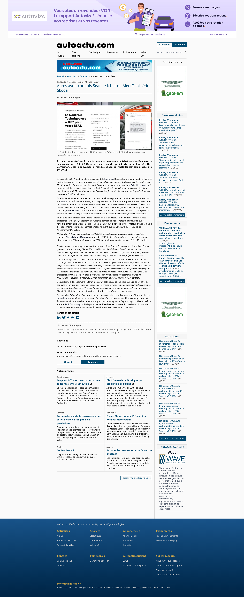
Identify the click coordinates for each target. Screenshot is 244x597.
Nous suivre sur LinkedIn (168, 574)
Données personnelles (141, 587)
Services (109, 377)
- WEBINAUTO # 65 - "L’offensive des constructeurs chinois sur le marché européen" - (171, 144)
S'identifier (164, 44)
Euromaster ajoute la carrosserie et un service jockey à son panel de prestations (79, 419)
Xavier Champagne (71, 325)
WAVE (125, 560)
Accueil (60, 76)
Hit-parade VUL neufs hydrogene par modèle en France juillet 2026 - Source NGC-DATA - (172, 360)
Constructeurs (63, 377)
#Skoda (88, 82)
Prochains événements (167, 535)
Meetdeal (108, 179)
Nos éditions (76, 54)
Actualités (72, 76)
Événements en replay (166, 540)
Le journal (60, 54)
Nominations (111, 413)
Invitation (127, 545)
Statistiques (95, 52)
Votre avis (61, 565)
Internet (84, 76)
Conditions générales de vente (117, 587)
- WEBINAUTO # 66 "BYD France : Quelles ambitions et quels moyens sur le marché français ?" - (172, 126)
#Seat (96, 82)
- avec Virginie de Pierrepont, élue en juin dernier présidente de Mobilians (172, 239)
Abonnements (130, 535)
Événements (129, 52)
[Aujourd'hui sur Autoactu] (104, 45)
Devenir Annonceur (99, 560)
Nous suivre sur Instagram (169, 565)
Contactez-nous (64, 560)
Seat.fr (64, 201)
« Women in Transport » (134, 565)
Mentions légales (64, 587)
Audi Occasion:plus (74, 304)
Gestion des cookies (162, 587)
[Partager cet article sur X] (64, 317)
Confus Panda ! (65, 450)
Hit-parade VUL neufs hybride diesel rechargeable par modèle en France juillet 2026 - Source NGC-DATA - (171, 427)
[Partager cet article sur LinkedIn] (58, 317)
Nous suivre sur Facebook (168, 560)
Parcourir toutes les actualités (136, 478)
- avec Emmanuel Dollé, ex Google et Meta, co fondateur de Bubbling (171, 265)
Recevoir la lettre (65, 545)
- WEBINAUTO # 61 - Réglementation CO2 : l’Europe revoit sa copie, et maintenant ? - (172, 204)
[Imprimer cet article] (72, 317)
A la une (61, 535)
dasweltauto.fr (64, 298)
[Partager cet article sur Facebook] (68, 317)
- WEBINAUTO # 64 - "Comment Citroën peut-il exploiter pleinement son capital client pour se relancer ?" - (171, 161)
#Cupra (79, 82)
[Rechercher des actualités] (186, 52)
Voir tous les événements (172, 214)
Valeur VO (144, 54)
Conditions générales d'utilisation (88, 587)
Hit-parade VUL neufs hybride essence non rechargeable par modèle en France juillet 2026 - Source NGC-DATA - (171, 410)
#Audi (72, 82)
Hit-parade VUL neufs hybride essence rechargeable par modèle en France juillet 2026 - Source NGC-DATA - (171, 392)
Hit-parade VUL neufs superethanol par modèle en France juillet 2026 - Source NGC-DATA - (171, 346)
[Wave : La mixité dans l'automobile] (172, 459)
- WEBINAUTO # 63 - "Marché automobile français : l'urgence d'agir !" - (171, 177)
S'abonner (180, 44)
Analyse (60, 447)
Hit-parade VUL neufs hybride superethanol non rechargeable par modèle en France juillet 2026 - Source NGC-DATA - (171, 375)
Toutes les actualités (66, 540)
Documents (112, 52)
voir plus (115, 332)
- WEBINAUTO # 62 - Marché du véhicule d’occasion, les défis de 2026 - (172, 191)
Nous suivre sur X (164, 570)
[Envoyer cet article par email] (78, 318)
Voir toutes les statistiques (172, 438)
